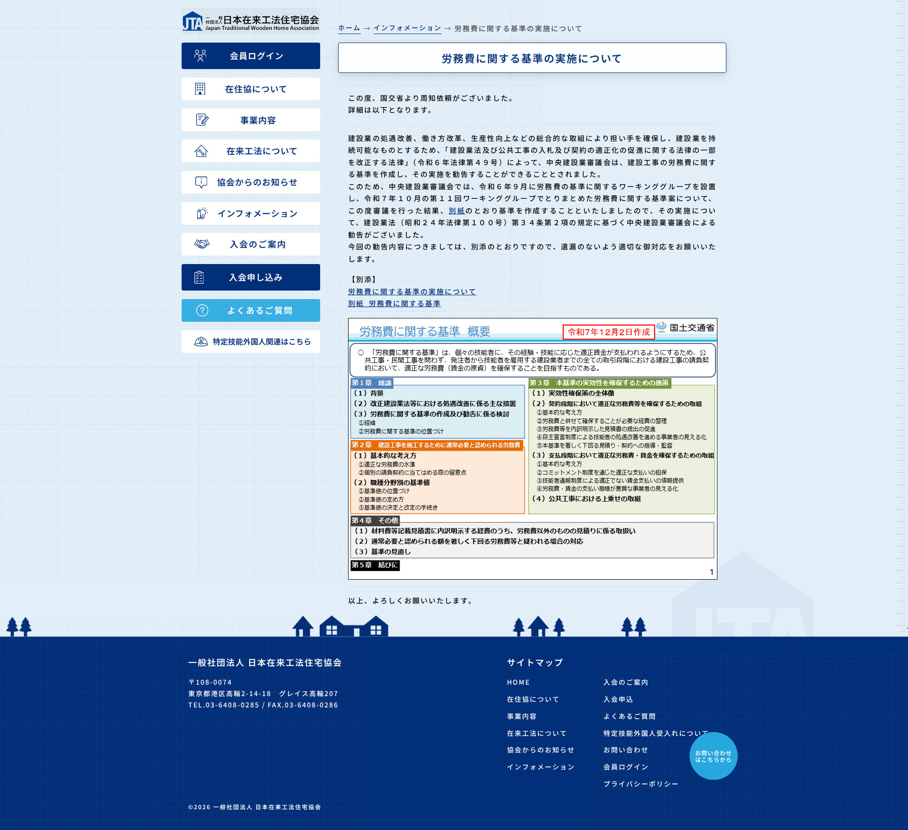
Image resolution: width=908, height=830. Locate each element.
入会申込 (618, 699)
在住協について (533, 699)
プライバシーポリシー (641, 783)
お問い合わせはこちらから (713, 756)
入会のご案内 (626, 682)
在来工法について (537, 733)
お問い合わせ (626, 749)
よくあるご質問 (629, 716)
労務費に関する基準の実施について (412, 291)
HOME (518, 682)
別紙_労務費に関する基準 (394, 303)
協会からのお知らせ (541, 749)
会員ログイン (626, 766)
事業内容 (522, 716)
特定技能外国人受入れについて (656, 733)
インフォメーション (541, 766)
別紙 (457, 210)
